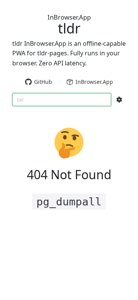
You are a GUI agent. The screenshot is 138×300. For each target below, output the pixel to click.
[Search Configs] (119, 99)
